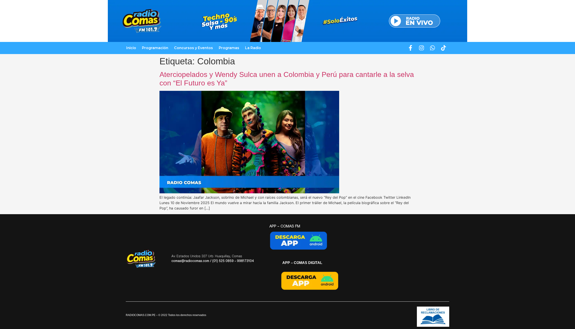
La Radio (253, 48)
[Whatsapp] (432, 48)
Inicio (131, 48)
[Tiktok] (443, 48)
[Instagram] (421, 48)
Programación (155, 48)
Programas (229, 48)
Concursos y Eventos (193, 48)
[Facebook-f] (410, 48)
